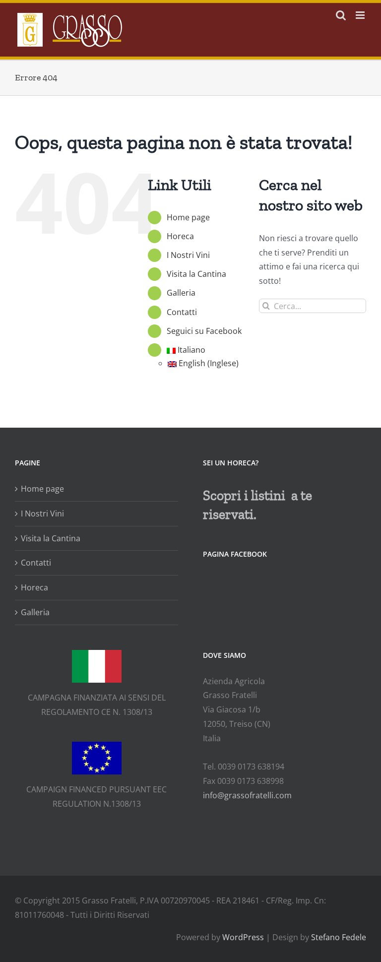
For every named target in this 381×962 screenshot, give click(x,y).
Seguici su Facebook (204, 330)
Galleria (181, 292)
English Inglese (209, 363)
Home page (188, 217)
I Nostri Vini (188, 255)
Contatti (182, 312)
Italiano (191, 349)
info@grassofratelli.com (247, 795)
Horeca (180, 236)
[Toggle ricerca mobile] (341, 15)
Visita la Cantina (196, 273)
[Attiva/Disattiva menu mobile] (361, 15)
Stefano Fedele (338, 937)
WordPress (243, 937)
